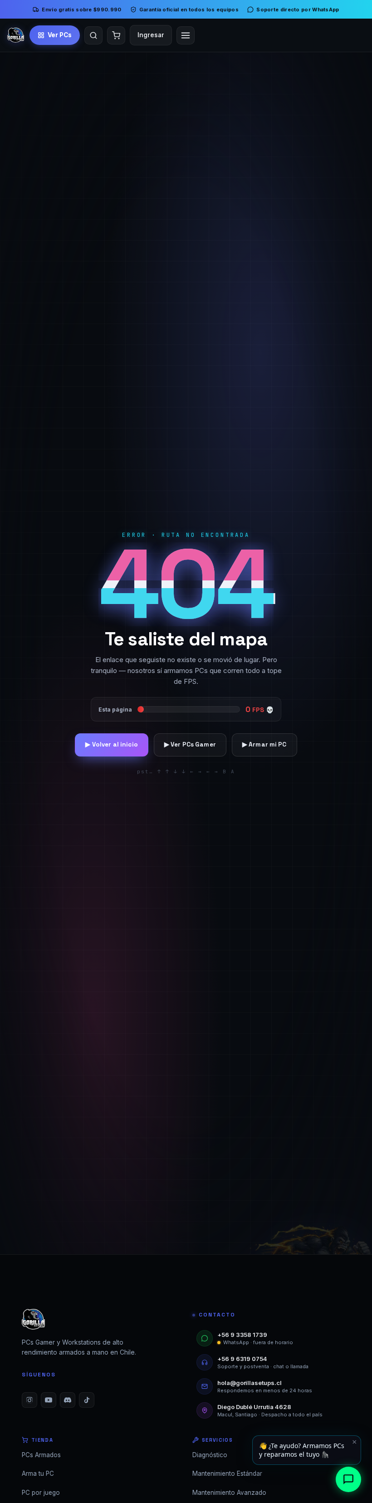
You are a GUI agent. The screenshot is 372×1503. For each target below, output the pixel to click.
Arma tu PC (38, 1473)
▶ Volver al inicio (111, 744)
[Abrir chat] (348, 1479)
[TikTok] (86, 1400)
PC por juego (41, 1492)
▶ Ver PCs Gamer (190, 744)
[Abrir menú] (185, 35)
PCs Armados (41, 1455)
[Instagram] (29, 1400)
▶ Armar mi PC (264, 744)
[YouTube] (48, 1400)
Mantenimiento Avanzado (229, 1492)
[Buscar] (93, 35)
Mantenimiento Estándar (227, 1473)
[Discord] (67, 1400)
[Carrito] (116, 35)
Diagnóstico (209, 1455)
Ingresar (150, 35)
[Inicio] (15, 35)
